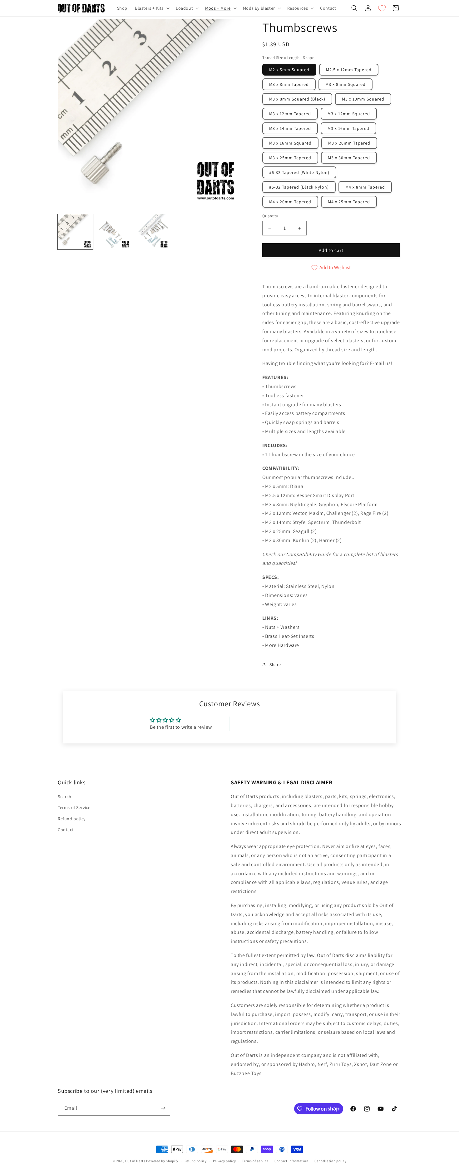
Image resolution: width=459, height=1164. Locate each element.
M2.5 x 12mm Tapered (349, 69)
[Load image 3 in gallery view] (152, 231)
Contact (66, 829)
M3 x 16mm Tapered (348, 128)
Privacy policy (224, 1160)
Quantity (270, 216)
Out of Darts (135, 1161)
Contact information (291, 1160)
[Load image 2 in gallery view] (113, 231)
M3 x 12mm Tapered (290, 113)
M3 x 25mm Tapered (290, 157)
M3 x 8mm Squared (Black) (297, 99)
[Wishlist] (382, 8)
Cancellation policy (330, 1160)
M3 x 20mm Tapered (349, 143)
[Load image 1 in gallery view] (75, 231)
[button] (151, 8)
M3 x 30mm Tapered (349, 157)
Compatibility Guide (308, 554)
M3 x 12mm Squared (349, 113)
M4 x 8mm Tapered (365, 187)
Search (65, 796)
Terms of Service (74, 807)
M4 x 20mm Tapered (290, 202)
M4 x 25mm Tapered (349, 202)
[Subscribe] (163, 1108)
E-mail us (380, 363)
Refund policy (72, 818)
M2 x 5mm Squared (289, 69)
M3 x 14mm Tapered (290, 128)
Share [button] (275, 664)
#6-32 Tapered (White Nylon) (299, 172)
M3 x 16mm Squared (290, 143)
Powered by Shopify (162, 1161)
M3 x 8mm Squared (345, 84)
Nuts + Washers (282, 627)
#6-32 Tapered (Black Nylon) (299, 187)
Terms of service (255, 1160)
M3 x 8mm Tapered (289, 84)
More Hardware (282, 645)
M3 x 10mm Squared (363, 99)
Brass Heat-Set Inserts (289, 636)
